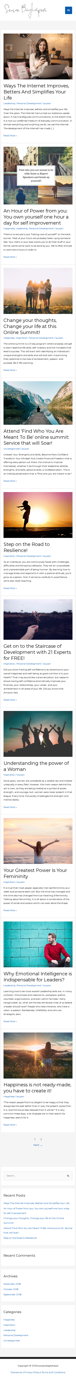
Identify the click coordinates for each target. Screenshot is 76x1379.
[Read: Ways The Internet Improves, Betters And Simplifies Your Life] (38, 56)
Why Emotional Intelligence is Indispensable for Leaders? (38, 977)
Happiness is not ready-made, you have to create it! (37, 1088)
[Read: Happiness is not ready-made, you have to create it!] (38, 1055)
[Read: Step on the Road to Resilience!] (38, 515)
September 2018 (13, 1294)
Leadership (9, 103)
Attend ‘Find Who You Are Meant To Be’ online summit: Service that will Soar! (36, 437)
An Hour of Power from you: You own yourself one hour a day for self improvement (36, 217)
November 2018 (12, 1284)
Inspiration (21, 338)
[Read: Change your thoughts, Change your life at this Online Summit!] (38, 290)
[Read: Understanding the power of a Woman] (38, 733)
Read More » (10, 135)
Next (38, 1145)
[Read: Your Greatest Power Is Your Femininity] (38, 841)
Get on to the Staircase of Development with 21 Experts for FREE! (37, 652)
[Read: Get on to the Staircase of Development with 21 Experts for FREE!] (38, 619)
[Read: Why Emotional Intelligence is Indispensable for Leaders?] (38, 944)
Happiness (9, 228)
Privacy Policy (32, 1372)
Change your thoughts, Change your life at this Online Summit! (30, 326)
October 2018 (11, 1289)
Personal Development (29, 103)
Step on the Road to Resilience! (27, 547)
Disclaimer (17, 1372)
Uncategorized (12, 448)
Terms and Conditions (53, 1372)
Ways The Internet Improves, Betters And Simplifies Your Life (36, 92)
